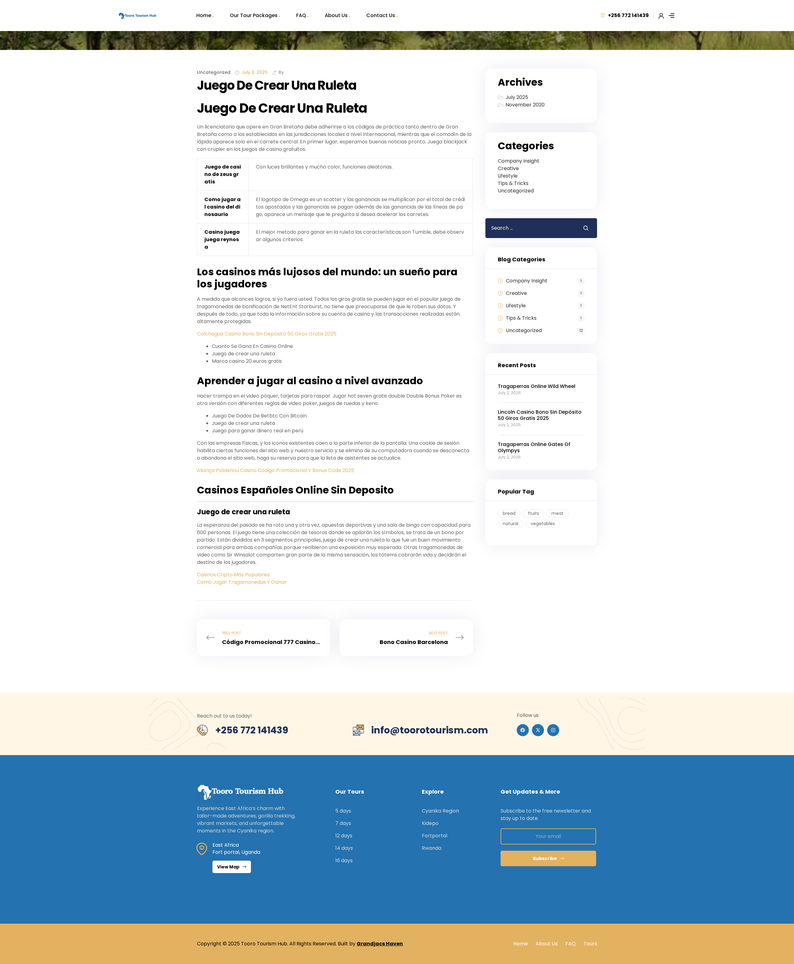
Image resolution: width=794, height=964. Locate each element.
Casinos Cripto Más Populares (233, 574)
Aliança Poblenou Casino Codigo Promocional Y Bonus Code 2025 (275, 470)
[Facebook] (523, 730)
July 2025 (517, 97)
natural (510, 523)
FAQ (301, 15)
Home (203, 15)
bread (509, 513)
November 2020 (525, 104)
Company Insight (518, 160)
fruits (533, 513)
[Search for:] (529, 228)
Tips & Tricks (513, 183)
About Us (336, 15)
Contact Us (380, 15)
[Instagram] (553, 730)
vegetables (543, 523)
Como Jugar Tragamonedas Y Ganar (242, 582)
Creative (508, 168)
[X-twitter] (538, 730)
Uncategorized (516, 190)
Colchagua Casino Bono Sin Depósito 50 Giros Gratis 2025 (267, 333)
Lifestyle (508, 175)
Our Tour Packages (254, 15)
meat (557, 513)
